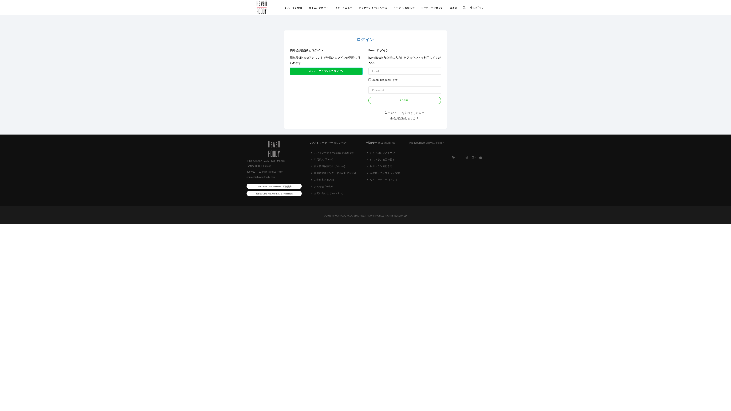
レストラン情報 (293, 7)
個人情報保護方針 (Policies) (329, 166)
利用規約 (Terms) (323, 159)
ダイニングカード (319, 7)
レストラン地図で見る (382, 159)
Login (404, 100)
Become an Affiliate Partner (275, 194)
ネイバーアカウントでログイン (326, 71)
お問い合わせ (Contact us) (328, 193)
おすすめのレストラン (382, 152)
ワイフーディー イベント (384, 179)
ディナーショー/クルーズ (373, 7)
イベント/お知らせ (404, 7)
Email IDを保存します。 (386, 80)
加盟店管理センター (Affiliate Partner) (335, 173)
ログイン (478, 7)
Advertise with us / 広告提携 (275, 186)
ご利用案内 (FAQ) (324, 179)
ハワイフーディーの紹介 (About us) (334, 152)
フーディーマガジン (432, 7)
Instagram (426, 142)
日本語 (453, 7)
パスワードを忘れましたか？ (406, 113)
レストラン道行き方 (381, 166)
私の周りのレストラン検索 (385, 173)
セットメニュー (343, 7)
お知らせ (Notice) (323, 186)
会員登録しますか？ (406, 118)
